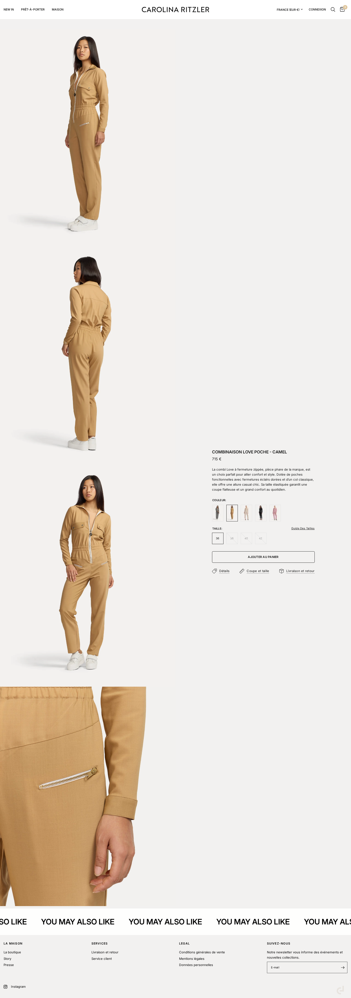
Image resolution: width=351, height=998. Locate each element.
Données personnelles (196, 965)
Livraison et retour (104, 952)
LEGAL (184, 943)
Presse (9, 965)
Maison (58, 9)
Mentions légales (191, 959)
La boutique (12, 952)
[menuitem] (10, 9)
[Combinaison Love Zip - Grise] (217, 513)
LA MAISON (13, 943)
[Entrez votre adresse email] (342, 967)
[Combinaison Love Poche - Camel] (232, 513)
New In (9, 9)
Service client (101, 959)
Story (7, 959)
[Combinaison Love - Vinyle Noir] (260, 513)
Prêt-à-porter (33, 9)
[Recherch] (333, 9)
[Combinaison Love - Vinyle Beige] (246, 513)
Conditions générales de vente (202, 952)
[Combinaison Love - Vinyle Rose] (275, 513)
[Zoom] (165, 38)
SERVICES (99, 943)
